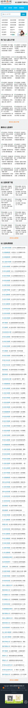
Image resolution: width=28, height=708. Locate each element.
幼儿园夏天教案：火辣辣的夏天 (17, 651)
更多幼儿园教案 (14, 680)
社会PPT (21, 29)
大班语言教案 (6, 280)
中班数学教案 (6, 571)
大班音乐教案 (6, 341)
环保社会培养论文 (7, 665)
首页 (5, 8)
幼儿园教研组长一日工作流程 (18, 674)
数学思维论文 (6, 641)
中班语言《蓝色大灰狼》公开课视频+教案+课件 (20, 162)
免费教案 (21, 8)
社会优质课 (13, 22)
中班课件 (12, 34)
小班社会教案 (6, 388)
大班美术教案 (6, 318)
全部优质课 (5, 20)
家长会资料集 (6, 482)
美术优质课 (5, 25)
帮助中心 (5, 655)
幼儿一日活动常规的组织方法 (18, 271)
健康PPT (12, 27)
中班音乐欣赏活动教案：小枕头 (19, 355)
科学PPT (4, 29)
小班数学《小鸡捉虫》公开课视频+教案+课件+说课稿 (20, 52)
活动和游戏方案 (7, 332)
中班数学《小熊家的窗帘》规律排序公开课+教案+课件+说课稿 (20, 151)
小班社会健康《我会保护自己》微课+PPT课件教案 (20, 64)
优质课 (10, 8)
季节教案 (5, 322)
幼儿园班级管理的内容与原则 (16, 322)
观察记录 (5, 524)
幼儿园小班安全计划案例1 (18, 360)
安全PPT (4, 27)
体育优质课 (13, 25)
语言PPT (12, 29)
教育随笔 (5, 369)
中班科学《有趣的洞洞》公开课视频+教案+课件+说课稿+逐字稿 (7, 163)
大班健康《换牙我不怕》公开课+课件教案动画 (7, 150)
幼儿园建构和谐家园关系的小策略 (17, 374)
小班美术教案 (6, 463)
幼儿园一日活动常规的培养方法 (19, 440)
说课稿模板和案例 (7, 557)
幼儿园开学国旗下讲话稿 (15, 505)
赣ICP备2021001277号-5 (10, 688)
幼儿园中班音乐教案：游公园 (18, 458)
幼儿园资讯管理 (7, 247)
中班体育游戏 (6, 580)
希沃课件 (4, 32)
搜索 (23, 14)
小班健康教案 (6, 383)
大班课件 (4, 34)
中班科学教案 (6, 397)
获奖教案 (5, 505)
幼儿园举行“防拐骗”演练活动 (18, 308)
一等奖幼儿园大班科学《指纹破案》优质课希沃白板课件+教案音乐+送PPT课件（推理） (20, 77)
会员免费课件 (6, 562)
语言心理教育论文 (7, 585)
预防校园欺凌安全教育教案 (16, 655)
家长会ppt (12, 32)
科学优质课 (5, 22)
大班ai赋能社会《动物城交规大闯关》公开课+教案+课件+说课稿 (20, 101)
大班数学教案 (6, 285)
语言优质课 (13, 20)
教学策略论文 (6, 613)
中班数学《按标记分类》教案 (18, 571)
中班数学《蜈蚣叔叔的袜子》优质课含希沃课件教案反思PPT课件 (7, 89)
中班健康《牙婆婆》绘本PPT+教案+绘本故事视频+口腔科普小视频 (20, 89)
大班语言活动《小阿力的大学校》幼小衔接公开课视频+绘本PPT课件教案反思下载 (20, 115)
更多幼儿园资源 (14, 238)
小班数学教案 (6, 449)
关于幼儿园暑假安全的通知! (19, 247)
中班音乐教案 (6, 355)
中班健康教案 (6, 411)
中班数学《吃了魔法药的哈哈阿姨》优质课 (7, 49)
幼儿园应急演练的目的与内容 (18, 313)
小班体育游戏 (6, 496)
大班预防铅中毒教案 (16, 257)
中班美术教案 (6, 515)
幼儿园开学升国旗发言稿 (15, 510)
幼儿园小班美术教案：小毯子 (18, 487)
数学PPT (21, 27)
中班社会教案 (6, 336)
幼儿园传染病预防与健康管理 (20, 261)
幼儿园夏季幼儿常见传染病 (18, 266)
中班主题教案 (6, 533)
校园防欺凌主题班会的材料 (16, 660)
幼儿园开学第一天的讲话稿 (16, 351)
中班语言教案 (6, 416)
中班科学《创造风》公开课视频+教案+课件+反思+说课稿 (20, 139)
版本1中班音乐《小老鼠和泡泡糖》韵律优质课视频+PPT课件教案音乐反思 (7, 77)
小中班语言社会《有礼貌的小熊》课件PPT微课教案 (7, 101)
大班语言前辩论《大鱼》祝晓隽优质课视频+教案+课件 (7, 175)
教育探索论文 (6, 590)
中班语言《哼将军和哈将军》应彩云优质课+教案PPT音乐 (7, 139)
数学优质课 (21, 20)
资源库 (15, 8)
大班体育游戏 (6, 308)
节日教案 (5, 327)
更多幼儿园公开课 (14, 122)
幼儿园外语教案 (7, 632)
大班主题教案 (6, 294)
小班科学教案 (6, 426)
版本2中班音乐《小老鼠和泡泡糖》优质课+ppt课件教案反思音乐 (7, 64)
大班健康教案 (6, 252)
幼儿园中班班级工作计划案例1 (17, 369)
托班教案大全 (6, 594)
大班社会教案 (6, 266)
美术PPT (21, 32)
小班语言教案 (6, 402)
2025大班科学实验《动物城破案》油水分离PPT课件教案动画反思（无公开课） (7, 115)
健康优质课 (21, 25)
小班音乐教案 (6, 393)
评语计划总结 (6, 360)
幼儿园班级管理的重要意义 (18, 318)
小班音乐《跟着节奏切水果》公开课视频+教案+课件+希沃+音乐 (20, 175)
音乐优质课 (21, 22)
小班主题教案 (6, 519)
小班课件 (21, 34)
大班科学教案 (6, 276)
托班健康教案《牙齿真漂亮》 (18, 599)
